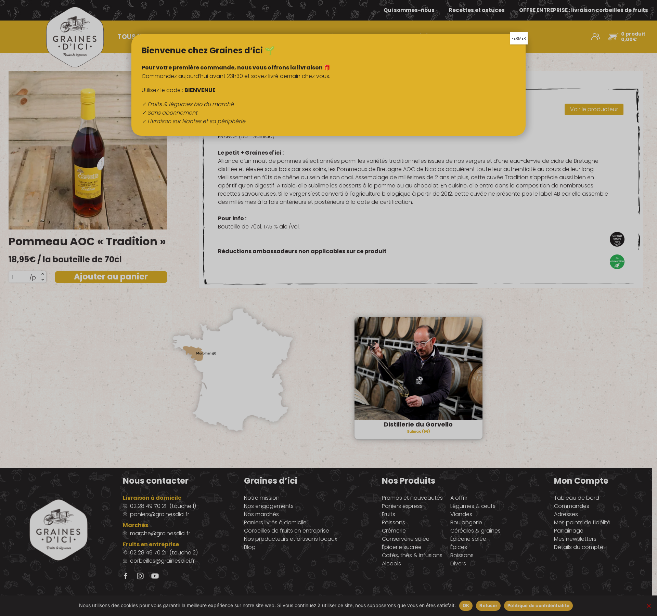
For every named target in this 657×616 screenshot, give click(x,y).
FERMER (519, 38)
